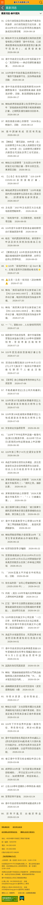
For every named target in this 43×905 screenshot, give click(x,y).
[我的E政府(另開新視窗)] (22, 898)
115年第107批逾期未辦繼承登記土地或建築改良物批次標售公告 (21, 404)
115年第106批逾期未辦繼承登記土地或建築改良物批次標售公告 (21, 418)
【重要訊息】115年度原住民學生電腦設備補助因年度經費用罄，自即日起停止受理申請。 (21, 255)
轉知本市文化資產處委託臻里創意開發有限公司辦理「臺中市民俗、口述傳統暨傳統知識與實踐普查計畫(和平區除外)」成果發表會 (21, 45)
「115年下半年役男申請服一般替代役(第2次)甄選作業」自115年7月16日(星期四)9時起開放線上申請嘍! (21, 439)
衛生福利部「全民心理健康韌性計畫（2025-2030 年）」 (21, 585)
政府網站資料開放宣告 (9, 832)
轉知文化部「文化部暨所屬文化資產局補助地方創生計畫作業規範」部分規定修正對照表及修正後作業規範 (21, 711)
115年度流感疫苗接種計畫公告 (21, 354)
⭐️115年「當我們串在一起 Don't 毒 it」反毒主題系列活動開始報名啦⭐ (21, 269)
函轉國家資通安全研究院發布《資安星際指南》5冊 (21, 688)
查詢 (40, 2)
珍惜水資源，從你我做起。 (21, 698)
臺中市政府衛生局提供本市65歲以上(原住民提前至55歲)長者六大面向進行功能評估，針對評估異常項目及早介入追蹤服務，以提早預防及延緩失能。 (21, 745)
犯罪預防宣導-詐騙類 (20, 548)
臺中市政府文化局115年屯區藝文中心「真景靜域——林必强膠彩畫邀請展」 (21, 62)
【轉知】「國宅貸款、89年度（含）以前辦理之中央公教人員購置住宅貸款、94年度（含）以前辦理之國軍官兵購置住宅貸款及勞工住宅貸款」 (21, 149)
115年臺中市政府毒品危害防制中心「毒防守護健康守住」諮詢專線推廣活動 (21, 76)
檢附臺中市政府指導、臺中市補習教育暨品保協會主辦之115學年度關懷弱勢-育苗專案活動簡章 (21, 340)
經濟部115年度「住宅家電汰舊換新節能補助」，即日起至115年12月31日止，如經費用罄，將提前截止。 (21, 774)
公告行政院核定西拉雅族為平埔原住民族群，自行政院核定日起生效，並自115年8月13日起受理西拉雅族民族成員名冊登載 (21, 26)
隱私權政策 (5, 827)
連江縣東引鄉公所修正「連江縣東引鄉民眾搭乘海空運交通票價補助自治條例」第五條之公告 (21, 510)
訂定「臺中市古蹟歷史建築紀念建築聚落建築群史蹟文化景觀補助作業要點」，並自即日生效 (21, 607)
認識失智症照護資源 (20, 665)
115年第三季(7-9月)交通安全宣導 (21, 454)
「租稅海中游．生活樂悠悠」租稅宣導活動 (21, 220)
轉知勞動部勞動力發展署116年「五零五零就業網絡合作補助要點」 (21, 538)
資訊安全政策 (17, 827)
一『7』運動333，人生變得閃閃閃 (21, 326)
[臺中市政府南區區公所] (21, 2)
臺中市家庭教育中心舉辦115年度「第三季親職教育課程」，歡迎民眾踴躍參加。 (21, 524)
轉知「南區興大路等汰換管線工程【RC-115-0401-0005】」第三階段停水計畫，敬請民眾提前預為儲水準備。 (21, 312)
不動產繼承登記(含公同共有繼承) (21, 392)
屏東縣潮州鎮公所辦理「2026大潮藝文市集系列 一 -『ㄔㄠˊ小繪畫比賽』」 (21, 497)
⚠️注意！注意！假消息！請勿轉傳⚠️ (21, 282)
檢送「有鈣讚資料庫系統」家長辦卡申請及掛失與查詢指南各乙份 (21, 242)
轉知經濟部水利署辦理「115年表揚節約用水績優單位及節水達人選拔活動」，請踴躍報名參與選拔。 (21, 195)
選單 (2, 2)
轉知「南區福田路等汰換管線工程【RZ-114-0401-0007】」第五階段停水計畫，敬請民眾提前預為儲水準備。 (21, 295)
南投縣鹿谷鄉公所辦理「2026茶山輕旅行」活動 (21, 123)
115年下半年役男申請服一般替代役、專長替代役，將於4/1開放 (21, 727)
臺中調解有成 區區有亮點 (21, 133)
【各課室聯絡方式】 (9, 856)
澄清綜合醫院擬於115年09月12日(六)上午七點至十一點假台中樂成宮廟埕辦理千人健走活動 (21, 367)
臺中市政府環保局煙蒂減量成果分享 (21, 805)
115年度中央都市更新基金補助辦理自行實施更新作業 (21, 230)
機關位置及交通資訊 (27, 832)
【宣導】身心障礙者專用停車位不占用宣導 (21, 382)
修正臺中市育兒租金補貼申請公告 (21, 760)
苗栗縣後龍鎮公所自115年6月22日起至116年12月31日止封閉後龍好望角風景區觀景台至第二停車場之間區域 (21, 560)
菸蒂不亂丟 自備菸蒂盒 (21, 815)
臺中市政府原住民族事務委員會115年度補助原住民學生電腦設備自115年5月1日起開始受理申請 (21, 653)
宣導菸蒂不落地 (18, 796)
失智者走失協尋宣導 (20, 428)
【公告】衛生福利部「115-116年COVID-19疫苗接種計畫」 (21, 180)
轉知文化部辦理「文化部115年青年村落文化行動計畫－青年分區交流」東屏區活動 (21, 166)
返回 (2, 8)
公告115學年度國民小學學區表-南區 (21, 788)
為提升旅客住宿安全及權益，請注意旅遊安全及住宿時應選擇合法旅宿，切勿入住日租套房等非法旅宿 (21, 467)
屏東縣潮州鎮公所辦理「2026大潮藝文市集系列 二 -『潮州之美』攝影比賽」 (21, 483)
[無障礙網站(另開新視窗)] (10, 899)
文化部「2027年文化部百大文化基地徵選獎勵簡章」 (21, 209)
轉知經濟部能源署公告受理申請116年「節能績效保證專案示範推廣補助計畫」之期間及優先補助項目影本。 (21, 109)
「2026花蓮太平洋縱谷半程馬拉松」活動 (21, 574)
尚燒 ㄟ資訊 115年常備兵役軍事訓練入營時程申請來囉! (21, 595)
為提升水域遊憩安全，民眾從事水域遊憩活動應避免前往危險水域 (21, 638)
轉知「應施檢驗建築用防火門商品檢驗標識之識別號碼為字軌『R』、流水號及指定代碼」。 (21, 676)
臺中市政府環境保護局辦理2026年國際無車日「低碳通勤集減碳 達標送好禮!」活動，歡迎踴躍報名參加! (21, 91)
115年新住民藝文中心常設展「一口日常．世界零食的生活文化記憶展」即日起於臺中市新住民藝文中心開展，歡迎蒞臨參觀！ (21, 622)
